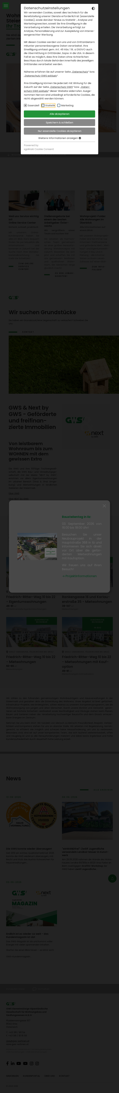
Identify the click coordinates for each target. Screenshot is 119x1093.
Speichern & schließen (59, 122)
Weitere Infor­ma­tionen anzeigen (58, 138)
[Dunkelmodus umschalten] (93, 8)
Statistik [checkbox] (50, 105)
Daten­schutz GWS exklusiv (41, 76)
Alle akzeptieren (59, 114)
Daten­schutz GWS (62, 87)
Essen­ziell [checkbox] (33, 105)
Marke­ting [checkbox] (67, 105)
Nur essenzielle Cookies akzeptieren (59, 131)
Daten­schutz (80, 72)
